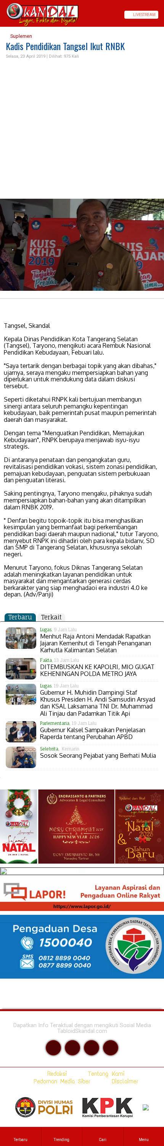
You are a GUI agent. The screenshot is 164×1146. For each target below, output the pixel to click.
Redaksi (55, 1073)
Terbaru (20, 617)
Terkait (51, 617)
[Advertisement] (82, 129)
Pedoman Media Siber (60, 1081)
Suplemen (20, 36)
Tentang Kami (104, 1073)
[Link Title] (2, 14)
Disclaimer (123, 1081)
